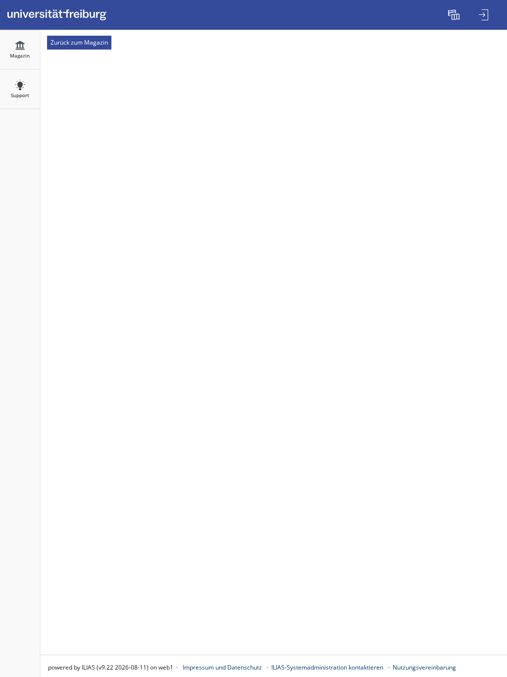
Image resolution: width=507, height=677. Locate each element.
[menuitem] (455, 15)
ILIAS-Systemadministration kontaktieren (327, 667)
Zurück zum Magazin (79, 42)
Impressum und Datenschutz (222, 667)
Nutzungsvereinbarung (424, 667)
